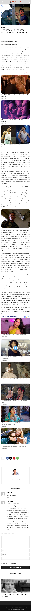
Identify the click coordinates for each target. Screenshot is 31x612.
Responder (8, 497)
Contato (5, 607)
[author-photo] (15, 475)
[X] (10, 458)
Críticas (3, 27)
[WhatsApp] (17, 458)
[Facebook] (7, 458)
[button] (2, 2)
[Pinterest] (14, 458)
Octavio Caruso (6, 34)
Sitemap (25, 607)
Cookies (20, 607)
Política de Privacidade (13, 607)
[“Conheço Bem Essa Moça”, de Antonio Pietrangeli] (15, 586)
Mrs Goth (9, 492)
